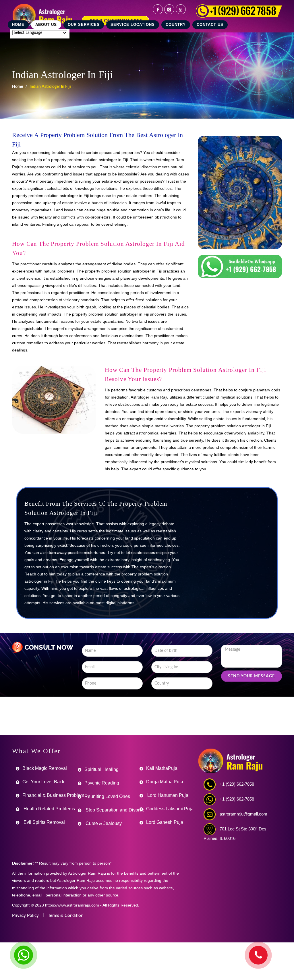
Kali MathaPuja (161, 768)
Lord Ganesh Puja (164, 822)
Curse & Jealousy (103, 823)
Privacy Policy (25, 915)
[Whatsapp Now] (23, 955)
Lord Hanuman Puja (167, 795)
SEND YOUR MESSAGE (251, 676)
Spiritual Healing (101, 769)
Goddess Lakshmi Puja (170, 808)
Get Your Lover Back (43, 781)
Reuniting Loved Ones (107, 796)
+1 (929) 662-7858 (237, 784)
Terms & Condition (65, 915)
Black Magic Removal (44, 768)
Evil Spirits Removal (43, 822)
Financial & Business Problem (53, 795)
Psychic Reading (101, 782)
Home (17, 87)
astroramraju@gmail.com (243, 813)
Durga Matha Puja (164, 781)
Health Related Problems (48, 808)
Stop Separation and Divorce (114, 809)
